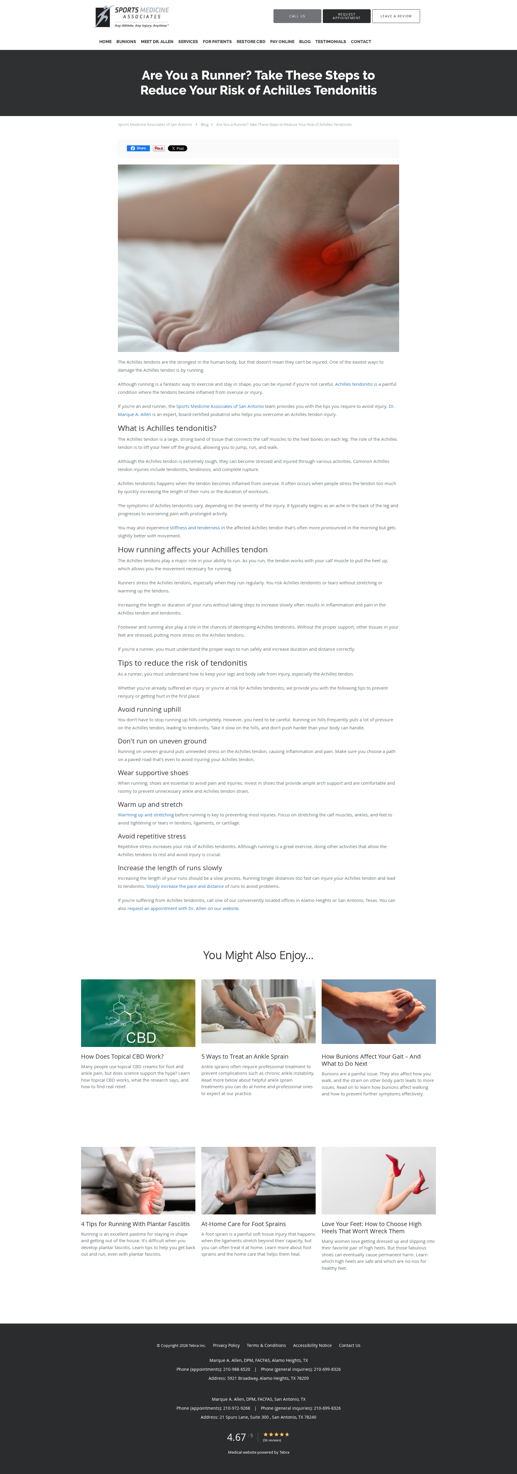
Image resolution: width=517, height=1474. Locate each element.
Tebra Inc (197, 1345)
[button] (347, 16)
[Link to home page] (153, 16)
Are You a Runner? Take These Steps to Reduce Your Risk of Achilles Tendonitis (284, 124)
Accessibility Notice (312, 1345)
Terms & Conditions (266, 1345)
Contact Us (350, 1345)
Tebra (284, 1452)
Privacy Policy (226, 1345)
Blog (205, 124)
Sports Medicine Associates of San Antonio (155, 124)
